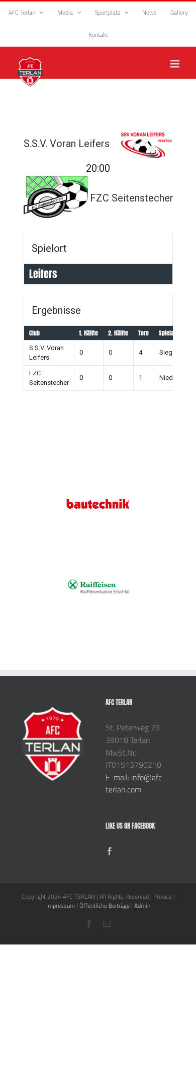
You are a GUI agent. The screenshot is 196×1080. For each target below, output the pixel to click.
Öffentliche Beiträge (104, 905)
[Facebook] (110, 851)
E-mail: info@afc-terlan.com (135, 783)
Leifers (43, 274)
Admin (142, 905)
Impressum (60, 905)
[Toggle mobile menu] (175, 63)
